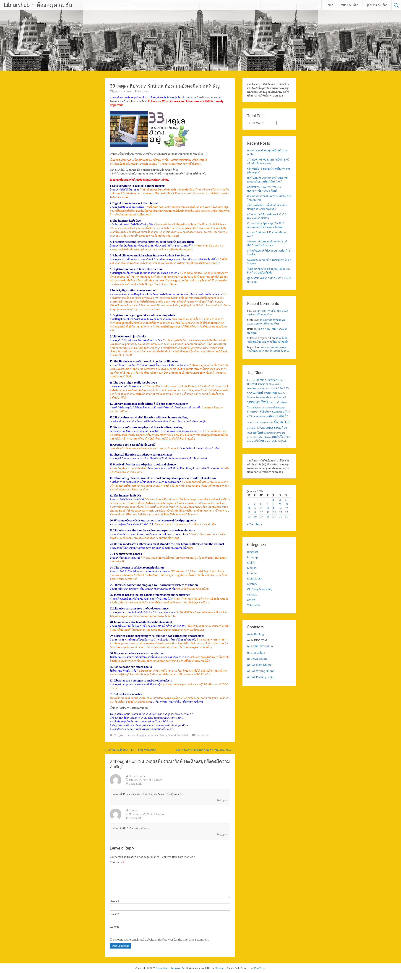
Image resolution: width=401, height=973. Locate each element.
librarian (272, 379)
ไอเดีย (284, 441)
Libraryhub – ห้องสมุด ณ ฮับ (38, 5)
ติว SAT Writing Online (260, 671)
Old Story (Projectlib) (259, 589)
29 (274, 516)
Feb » (259, 524)
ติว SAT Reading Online (261, 677)
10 (286, 503)
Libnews (252, 573)
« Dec (250, 524)
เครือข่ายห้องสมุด (264, 437)
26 (255, 516)
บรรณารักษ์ (153, 735)
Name (114, 901)
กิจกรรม (270, 388)
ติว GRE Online (256, 652)
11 (249, 508)
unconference (253, 388)
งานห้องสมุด (271, 393)
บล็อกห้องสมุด (278, 407)
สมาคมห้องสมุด (260, 416)
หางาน (251, 422)
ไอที (280, 441)
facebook (251, 380)
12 (255, 508)
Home (329, 5)
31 (286, 516)
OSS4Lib (252, 594)
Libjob (251, 562)
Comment (117, 862)
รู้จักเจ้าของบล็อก (377, 5)
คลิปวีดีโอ (278, 388)
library (281, 380)
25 (249, 516)
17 (286, 508)
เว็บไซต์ (184, 735)
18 (249, 512)
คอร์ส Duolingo (256, 634)
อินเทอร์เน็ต (174, 735)
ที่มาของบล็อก (349, 5)
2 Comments (202, 735)
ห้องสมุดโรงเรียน (270, 433)
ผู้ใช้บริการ (265, 411)
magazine (263, 384)
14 (268, 508)
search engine (138, 735)
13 (261, 508)
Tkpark (272, 384)
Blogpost (119, 735)
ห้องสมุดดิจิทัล (253, 428)
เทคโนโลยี (278, 437)
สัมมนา (273, 416)
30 (280, 516)
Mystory (252, 583)
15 (274, 508)
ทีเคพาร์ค (281, 393)
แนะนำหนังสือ (271, 441)
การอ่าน (263, 388)
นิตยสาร (251, 397)
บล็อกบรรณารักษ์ (265, 408)
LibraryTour (254, 578)
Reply (223, 800)
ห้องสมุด (163, 735)
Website (115, 926)
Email (114, 914)
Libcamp (261, 379)
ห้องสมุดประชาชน (270, 427)
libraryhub (143, 91)
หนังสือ (283, 416)
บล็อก (256, 407)
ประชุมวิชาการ (253, 412)
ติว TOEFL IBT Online (260, 646)
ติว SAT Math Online (259, 664)
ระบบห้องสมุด (277, 412)
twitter (279, 384)
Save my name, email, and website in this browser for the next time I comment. (161, 939)
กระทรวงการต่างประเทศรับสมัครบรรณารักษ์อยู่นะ (205, 749)
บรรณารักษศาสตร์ (278, 397)
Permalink (135, 783)
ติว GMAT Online (257, 658)
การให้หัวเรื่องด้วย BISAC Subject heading (130, 749)
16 (280, 508)
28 (268, 516)
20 (261, 512)
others (251, 599)
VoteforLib (253, 605)
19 (255, 512)
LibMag (251, 567)
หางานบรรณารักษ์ (265, 422)
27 (261, 516)
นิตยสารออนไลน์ (263, 397)
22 (274, 512)
